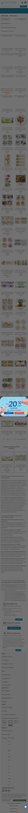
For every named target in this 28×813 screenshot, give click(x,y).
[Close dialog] (26, 398)
